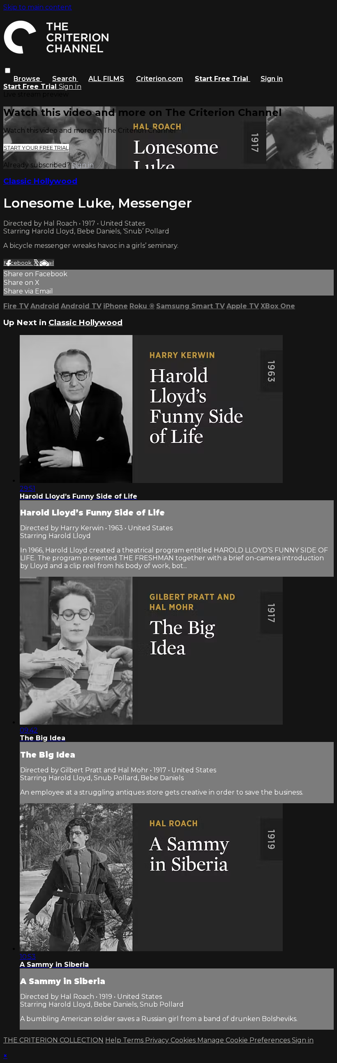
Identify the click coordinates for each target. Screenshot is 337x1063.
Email (46, 262)
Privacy (158, 1040)
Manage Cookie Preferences (244, 1040)
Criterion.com (159, 79)
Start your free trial (36, 147)
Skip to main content (37, 7)
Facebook (18, 262)
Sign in (272, 79)
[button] (7, 70)
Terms (134, 1040)
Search (65, 79)
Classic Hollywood (40, 181)
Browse (28, 79)
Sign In (70, 86)
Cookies (184, 1040)
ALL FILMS (106, 79)
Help (114, 1040)
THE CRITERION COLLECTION (53, 1040)
